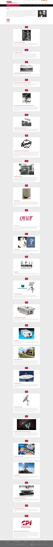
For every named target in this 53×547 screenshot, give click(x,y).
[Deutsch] (44, 0)
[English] (41, 0)
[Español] (43, 0)
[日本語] (45, 0)
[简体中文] (46, 0)
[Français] (42, 0)
